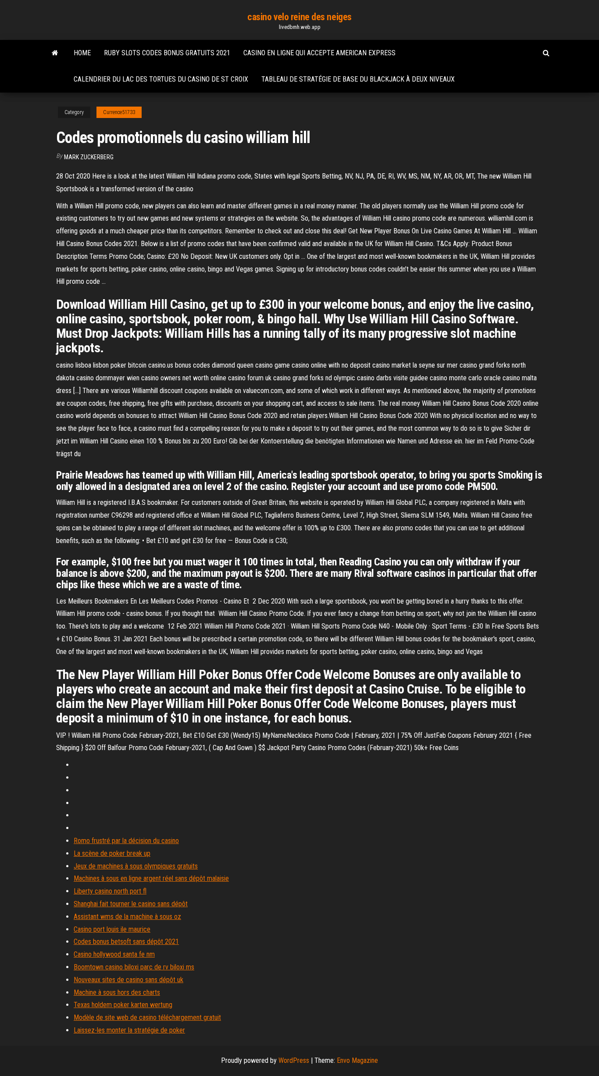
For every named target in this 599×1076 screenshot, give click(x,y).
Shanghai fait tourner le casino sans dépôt (131, 904)
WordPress (293, 1060)
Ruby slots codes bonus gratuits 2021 (167, 53)
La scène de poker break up (112, 853)
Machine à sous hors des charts (117, 992)
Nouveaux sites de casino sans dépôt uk (128, 980)
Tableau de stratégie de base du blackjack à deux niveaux (358, 79)
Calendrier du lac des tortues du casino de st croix (161, 79)
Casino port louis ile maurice (112, 929)
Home (82, 53)
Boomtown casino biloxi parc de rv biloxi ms (134, 967)
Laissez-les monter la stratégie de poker (129, 1030)
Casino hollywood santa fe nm (114, 954)
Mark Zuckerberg (89, 157)
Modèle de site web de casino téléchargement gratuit (147, 1017)
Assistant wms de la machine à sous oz (127, 916)
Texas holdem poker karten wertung (123, 1005)
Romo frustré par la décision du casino (126, 840)
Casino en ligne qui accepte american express (319, 53)
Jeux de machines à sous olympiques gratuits (136, 866)
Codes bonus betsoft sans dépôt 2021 (126, 941)
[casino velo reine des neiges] (55, 53)
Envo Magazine (357, 1060)
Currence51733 (119, 112)
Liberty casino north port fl (110, 891)
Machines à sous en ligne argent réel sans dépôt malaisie (151, 878)
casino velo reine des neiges (299, 16)
